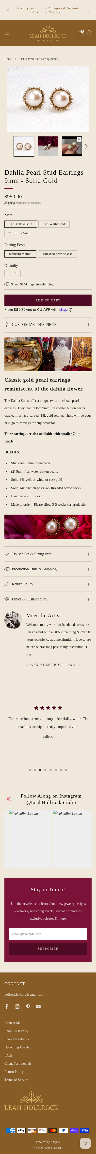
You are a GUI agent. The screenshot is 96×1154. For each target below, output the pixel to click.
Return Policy (14, 1072)
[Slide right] (85, 146)
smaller (66, 434)
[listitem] (48, 10)
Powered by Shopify (48, 1141)
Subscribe (48, 948)
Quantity (11, 265)
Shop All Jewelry (16, 1031)
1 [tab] (30, 770)
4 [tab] (45, 770)
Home (8, 59)
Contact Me (12, 1023)
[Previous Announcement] (8, 10)
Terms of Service (16, 1080)
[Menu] (6, 32)
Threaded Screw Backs (57, 254)
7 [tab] (61, 770)
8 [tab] (66, 770)
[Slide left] (10, 146)
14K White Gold (54, 224)
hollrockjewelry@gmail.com (24, 994)
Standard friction (20, 254)
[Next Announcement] (88, 10)
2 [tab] (35, 770)
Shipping (9, 203)
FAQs (8, 1055)
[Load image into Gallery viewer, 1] (24, 146)
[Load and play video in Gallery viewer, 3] (72, 146)
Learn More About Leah (50, 665)
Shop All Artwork (16, 1039)
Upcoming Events (16, 1047)
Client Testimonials (17, 1063)
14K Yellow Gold (20, 224)
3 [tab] (40, 770)
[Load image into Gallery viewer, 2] (48, 146)
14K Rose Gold (19, 233)
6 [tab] (56, 770)
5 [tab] (50, 770)
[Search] (89, 32)
